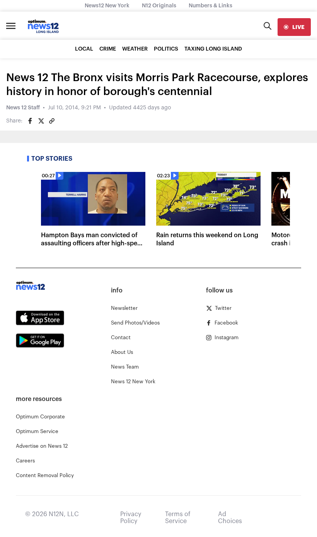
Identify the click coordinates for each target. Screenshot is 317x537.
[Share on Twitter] (41, 121)
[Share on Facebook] (30, 121)
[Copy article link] (52, 121)
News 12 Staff (23, 107)
